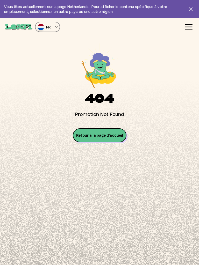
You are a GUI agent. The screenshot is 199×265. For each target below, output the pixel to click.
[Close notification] (190, 9)
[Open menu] (188, 27)
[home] (18, 27)
